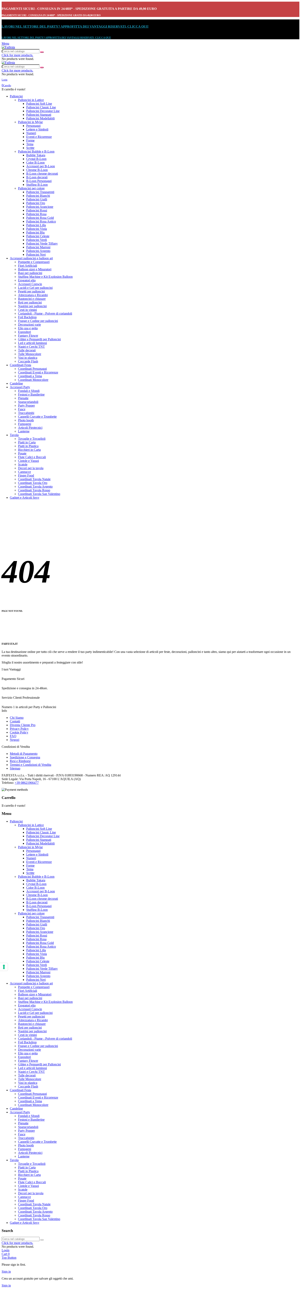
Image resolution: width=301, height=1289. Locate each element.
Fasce (21, 409)
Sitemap (15, 768)
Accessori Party (20, 387)
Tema (29, 144)
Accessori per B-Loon (40, 166)
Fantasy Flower (28, 335)
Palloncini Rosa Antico (41, 221)
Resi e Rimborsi (20, 761)
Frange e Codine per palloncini (38, 321)
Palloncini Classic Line (41, 107)
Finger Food (26, 475)
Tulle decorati (27, 350)
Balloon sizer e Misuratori (34, 269)
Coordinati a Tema (30, 376)
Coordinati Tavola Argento (35, 486)
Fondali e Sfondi (29, 391)
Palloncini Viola (36, 229)
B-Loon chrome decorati (42, 173)
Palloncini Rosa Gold (40, 217)
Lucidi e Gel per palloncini (35, 287)
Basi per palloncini (30, 273)
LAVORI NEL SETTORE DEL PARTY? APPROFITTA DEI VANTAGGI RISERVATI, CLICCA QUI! (75, 26)
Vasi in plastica (27, 357)
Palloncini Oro (35, 203)
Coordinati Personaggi (32, 368)
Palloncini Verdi (36, 240)
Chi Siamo (17, 717)
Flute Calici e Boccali (32, 457)
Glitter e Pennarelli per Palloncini (39, 339)
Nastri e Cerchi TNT (31, 346)
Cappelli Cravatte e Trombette (37, 416)
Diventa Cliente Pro (22, 725)
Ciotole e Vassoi (28, 460)
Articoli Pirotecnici (30, 427)
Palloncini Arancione (39, 206)
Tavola (14, 435)
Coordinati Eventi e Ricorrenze (38, 372)
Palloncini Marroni (38, 247)
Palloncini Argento (38, 251)
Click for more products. (17, 55)
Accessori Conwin (30, 284)
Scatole (22, 464)
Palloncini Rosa (36, 214)
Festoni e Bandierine (31, 394)
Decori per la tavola (30, 468)
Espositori (24, 332)
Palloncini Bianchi (38, 195)
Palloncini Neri (36, 254)
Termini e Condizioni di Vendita (30, 764)
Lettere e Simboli (37, 129)
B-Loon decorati (37, 177)
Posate (22, 453)
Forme (30, 140)
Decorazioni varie (29, 324)
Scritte (30, 148)
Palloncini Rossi (36, 210)
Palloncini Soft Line (39, 103)
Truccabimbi (26, 413)
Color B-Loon (35, 162)
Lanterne (23, 431)
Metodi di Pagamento (23, 753)
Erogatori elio (27, 280)
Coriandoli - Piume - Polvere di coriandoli (45, 313)
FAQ (13, 736)
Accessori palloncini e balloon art (31, 258)
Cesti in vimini (27, 310)
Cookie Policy (19, 732)
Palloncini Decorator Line (43, 111)
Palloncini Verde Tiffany (42, 243)
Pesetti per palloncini (31, 291)
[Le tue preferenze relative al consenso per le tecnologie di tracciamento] (4, 967)
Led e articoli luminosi (32, 343)
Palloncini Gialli (36, 199)
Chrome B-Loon (37, 170)
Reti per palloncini (30, 302)
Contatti (15, 721)
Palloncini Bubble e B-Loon (36, 151)
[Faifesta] (8, 47)
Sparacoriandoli (28, 402)
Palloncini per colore (31, 188)
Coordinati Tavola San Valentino (39, 494)
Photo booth (26, 420)
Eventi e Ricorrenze (39, 136)
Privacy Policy (19, 728)
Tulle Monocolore (29, 354)
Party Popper (26, 405)
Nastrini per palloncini (32, 306)
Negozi (14, 739)
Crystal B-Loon (36, 159)
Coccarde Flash (28, 361)
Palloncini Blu (35, 232)
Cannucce (24, 472)
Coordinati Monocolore (33, 379)
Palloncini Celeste (37, 236)
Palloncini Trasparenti (40, 192)
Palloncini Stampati (38, 114)
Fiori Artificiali (27, 265)
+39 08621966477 (27, 782)
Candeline (16, 383)
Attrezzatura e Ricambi (33, 295)
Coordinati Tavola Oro (32, 483)
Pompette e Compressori (34, 262)
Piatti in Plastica (28, 446)
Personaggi (33, 125)
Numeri (31, 133)
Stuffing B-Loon (37, 184)
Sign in (6, 1271)
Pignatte (23, 398)
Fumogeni (24, 424)
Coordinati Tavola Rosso (34, 490)
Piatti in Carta (27, 442)
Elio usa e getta (28, 328)
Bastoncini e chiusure (32, 298)
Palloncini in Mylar (30, 122)
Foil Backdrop (27, 317)
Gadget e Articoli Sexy (24, 497)
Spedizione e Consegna (25, 757)
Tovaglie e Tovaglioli (31, 438)
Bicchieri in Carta (29, 449)
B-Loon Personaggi (39, 181)
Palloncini (16, 96)
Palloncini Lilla (36, 225)
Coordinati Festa (20, 365)
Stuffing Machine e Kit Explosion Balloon (45, 276)
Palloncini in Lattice (31, 100)
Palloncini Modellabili (40, 118)
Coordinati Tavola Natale (34, 479)
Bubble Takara (35, 155)
